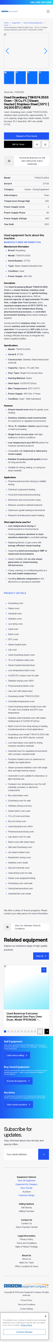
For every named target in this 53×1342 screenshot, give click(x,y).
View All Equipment (26, 1180)
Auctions (26, 1191)
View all (39, 956)
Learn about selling (15, 1055)
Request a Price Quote (26, 136)
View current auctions (17, 1104)
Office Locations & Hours (26, 1266)
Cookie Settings (26, 1309)
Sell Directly (26, 1207)
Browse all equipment (16, 1081)
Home (6, 23)
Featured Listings (26, 1195)
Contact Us (26, 1223)
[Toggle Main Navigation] (48, 11)
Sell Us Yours (18, 144)
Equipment (16, 23)
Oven (6, 25)
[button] (5, 1031)
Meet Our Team (26, 1262)
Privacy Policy (26, 1239)
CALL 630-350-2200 (40, 2)
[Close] (45, 1316)
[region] (24, 1326)
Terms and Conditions (26, 1243)
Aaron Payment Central (26, 1227)
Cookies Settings (24, 1332)
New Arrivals (26, 1188)
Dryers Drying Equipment (33, 23)
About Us (26, 1259)
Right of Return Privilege (26, 1246)
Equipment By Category (27, 1184)
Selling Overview (26, 1211)
